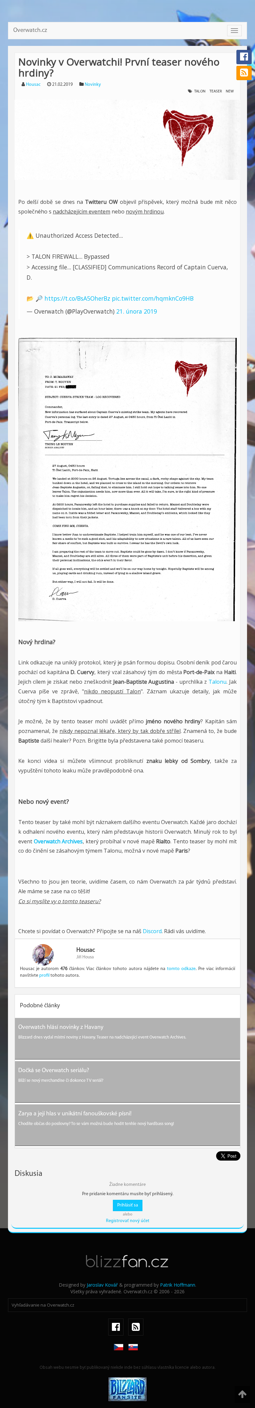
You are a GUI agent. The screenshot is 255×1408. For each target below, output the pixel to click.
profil (44, 975)
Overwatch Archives (58, 841)
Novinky (93, 84)
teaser (216, 91)
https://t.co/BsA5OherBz (77, 298)
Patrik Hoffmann (177, 1285)
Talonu (217, 681)
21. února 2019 (136, 311)
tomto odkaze (181, 968)
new (230, 91)
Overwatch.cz (30, 31)
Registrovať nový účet (127, 1220)
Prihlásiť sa (127, 1205)
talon (200, 91)
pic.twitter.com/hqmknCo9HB (153, 298)
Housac (33, 84)
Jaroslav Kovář (102, 1285)
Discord (152, 931)
